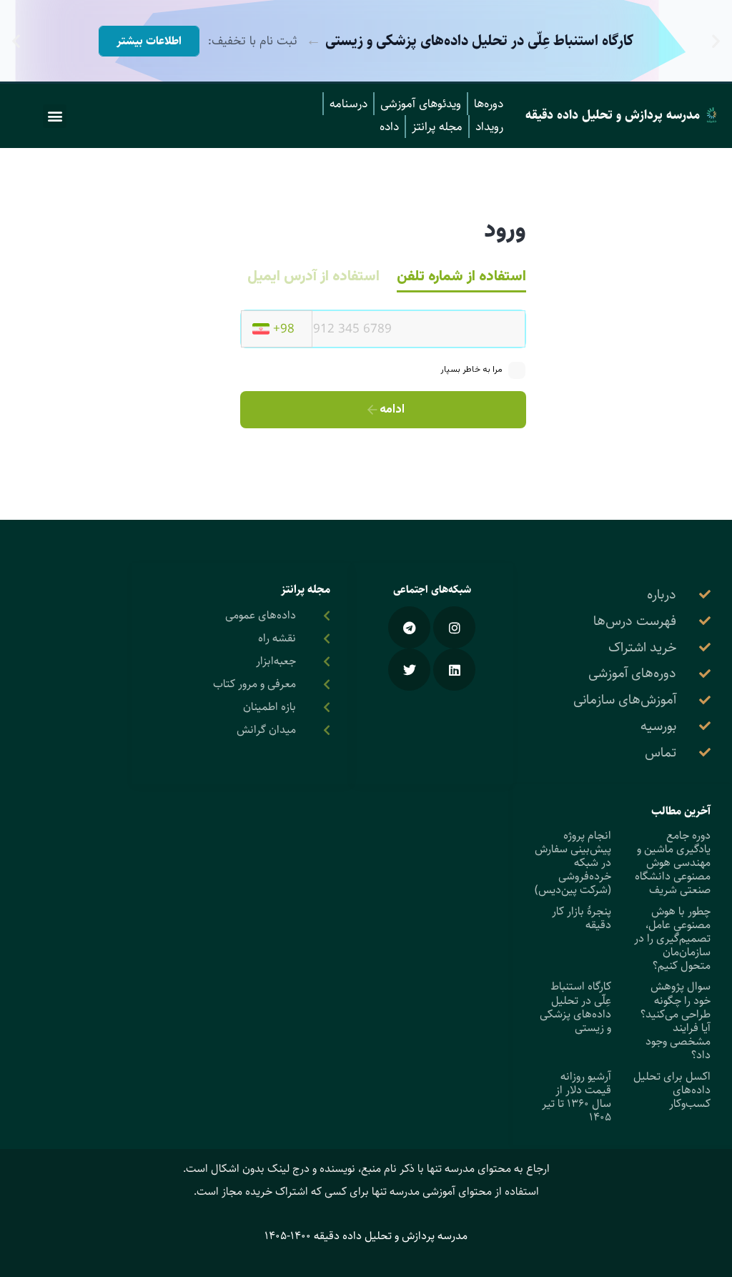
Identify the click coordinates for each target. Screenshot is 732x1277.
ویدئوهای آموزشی (420, 103)
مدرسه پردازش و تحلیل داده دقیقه (612, 115)
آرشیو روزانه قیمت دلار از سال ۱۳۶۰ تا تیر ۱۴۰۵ (576, 1097)
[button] (716, 41)
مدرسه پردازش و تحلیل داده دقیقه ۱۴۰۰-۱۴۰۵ (366, 1236)
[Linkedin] (454, 670)
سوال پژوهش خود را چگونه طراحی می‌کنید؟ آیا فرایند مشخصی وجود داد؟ (675, 1020)
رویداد (489, 126)
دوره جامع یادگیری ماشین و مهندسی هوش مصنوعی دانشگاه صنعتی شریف (673, 863)
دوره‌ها (488, 103)
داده (389, 126)
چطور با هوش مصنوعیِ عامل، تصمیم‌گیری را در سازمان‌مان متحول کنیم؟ (672, 938)
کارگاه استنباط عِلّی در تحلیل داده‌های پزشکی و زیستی (575, 1007)
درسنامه (348, 103)
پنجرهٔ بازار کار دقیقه (581, 918)
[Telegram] (409, 627)
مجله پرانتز (437, 126)
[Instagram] (454, 627)
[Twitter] (409, 670)
